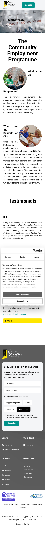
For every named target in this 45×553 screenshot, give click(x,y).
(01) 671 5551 (8, 445)
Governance (28, 473)
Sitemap (23, 507)
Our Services (28, 470)
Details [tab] (22, 257)
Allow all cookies (22, 295)
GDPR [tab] (9, 321)
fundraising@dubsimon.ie (12, 449)
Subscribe (12, 423)
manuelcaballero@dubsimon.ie (15, 314)
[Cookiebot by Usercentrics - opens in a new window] (32, 250)
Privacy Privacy (25, 504)
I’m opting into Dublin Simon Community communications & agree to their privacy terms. (23, 416)
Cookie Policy (37, 504)
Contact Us (28, 477)
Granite (26, 524)
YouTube (7, 479)
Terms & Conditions (10, 504)
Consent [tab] (8, 257)
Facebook (7, 466)
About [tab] (37, 257)
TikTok (7, 484)
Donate (28, 5)
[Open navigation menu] (40, 5)
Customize (21, 301)
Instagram (8, 470)
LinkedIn (7, 475)
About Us (27, 466)
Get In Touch (30, 445)
